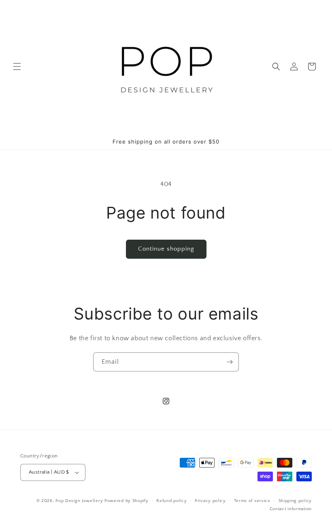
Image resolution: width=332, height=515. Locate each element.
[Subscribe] (229, 361)
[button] (17, 66)
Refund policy (171, 500)
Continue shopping (166, 248)
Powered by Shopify (126, 500)
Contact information (291, 508)
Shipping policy (295, 500)
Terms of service (252, 500)
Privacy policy (210, 500)
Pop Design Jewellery (79, 500)
